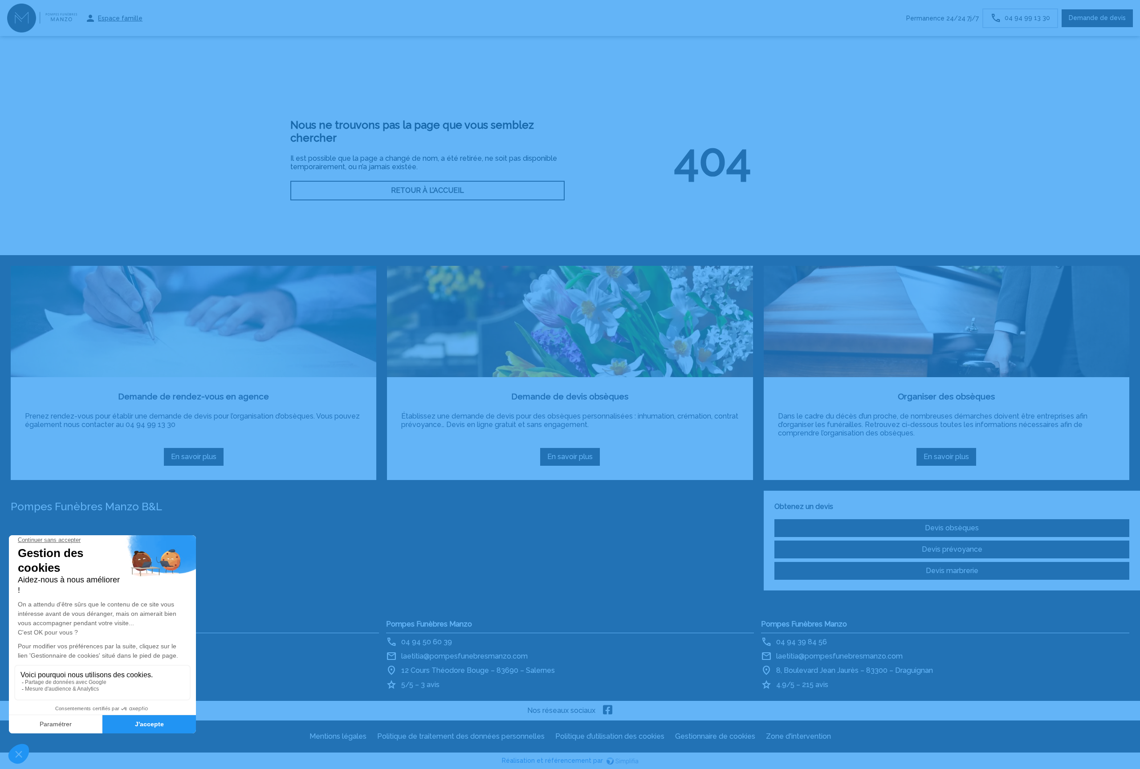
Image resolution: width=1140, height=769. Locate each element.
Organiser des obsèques (946, 396)
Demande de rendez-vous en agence (193, 396)
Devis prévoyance (952, 549)
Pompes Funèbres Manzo (429, 624)
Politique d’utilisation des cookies (609, 736)
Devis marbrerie (952, 570)
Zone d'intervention (798, 736)
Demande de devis (1097, 17)
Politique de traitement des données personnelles (461, 736)
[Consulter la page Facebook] (608, 710)
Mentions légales (337, 736)
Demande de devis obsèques (569, 396)
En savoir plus (197, 459)
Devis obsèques (952, 528)
